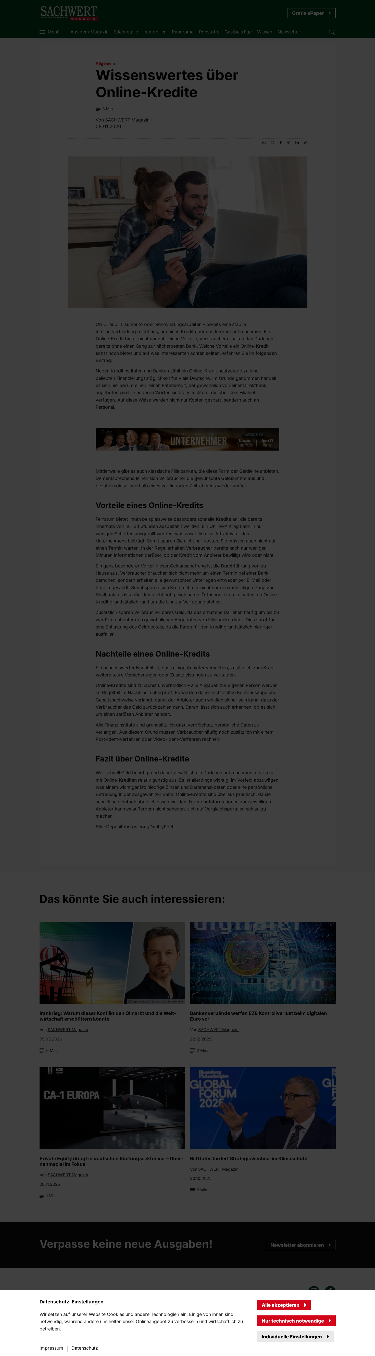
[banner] (187, 678)
